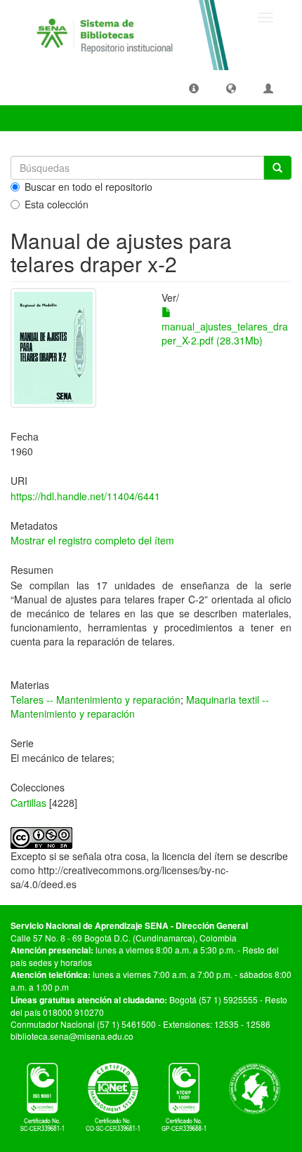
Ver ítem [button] (41, 118)
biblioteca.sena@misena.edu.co (72, 1036)
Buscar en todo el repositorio (88, 187)
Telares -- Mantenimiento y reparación (95, 699)
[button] (193, 88)
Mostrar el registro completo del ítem (92, 540)
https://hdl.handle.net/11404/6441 (85, 496)
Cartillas (28, 803)
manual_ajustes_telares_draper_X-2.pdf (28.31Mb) (225, 333)
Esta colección (56, 204)
